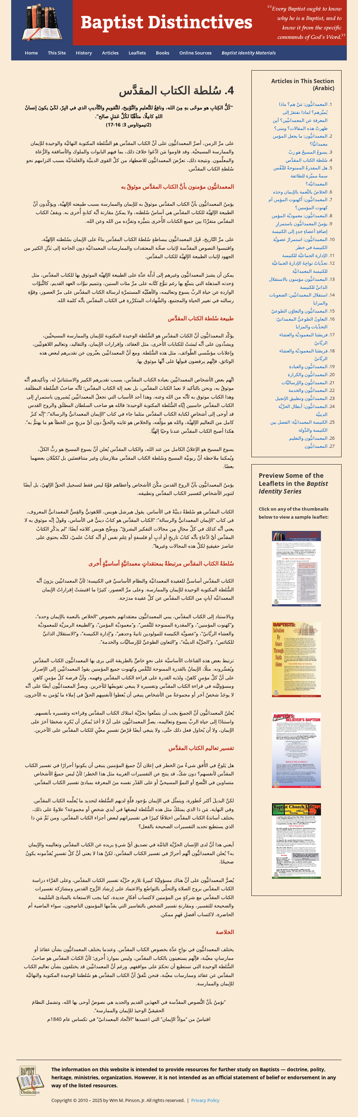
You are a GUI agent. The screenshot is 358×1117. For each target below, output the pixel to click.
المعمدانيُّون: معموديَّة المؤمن (300, 215)
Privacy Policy (205, 1100)
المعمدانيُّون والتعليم (308, 438)
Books (162, 53)
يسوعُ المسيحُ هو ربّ (308, 152)
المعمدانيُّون (316, 446)
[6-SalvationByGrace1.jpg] (296, 659)
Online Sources (195, 53)
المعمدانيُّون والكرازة (308, 374)
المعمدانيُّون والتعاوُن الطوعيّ (299, 311)
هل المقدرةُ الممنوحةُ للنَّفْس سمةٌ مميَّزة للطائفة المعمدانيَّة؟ (300, 176)
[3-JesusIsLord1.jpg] (296, 568)
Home (31, 53)
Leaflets (137, 53)
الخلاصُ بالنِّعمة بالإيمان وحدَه (300, 192)
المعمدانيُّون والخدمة (308, 390)
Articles (110, 53)
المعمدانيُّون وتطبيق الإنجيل (301, 398)
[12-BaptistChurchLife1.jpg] (296, 841)
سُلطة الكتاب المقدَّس (307, 160)
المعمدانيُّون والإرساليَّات (304, 382)
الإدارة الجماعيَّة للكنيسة (305, 255)
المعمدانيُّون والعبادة (308, 366)
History (84, 53)
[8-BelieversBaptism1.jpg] (296, 750)
